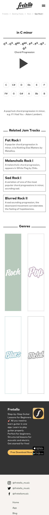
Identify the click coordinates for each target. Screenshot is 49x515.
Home (16, 502)
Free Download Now (21, 452)
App (15, 508)
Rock (29, 14)
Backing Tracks (17, 14)
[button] (43, 5)
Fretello (5, 14)
